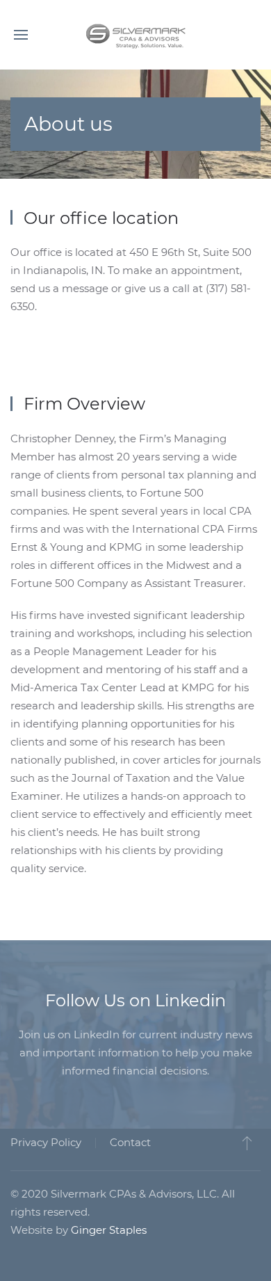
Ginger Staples (109, 1229)
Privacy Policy (45, 1142)
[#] (247, 1143)
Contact (130, 1142)
